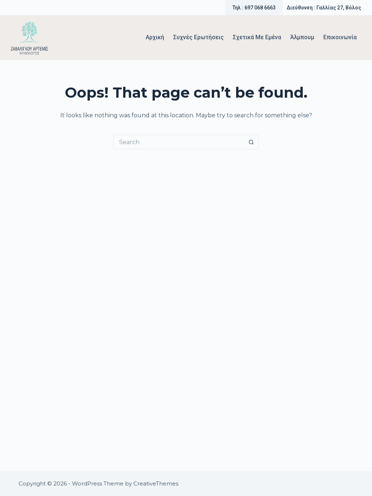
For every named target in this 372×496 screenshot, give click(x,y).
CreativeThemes (155, 483)
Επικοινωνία (340, 37)
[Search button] (251, 142)
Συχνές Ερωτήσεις (198, 37)
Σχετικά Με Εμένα (257, 37)
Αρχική (155, 37)
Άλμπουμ (302, 37)
